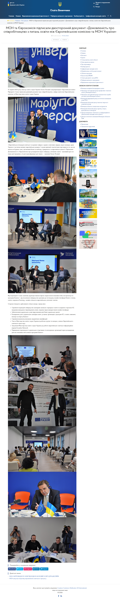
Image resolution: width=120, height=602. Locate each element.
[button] (16, 4)
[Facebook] (108, 16)
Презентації (84, 124)
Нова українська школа (87, 62)
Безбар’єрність (79, 16)
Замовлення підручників (88, 126)
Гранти (83, 57)
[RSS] (110, 16)
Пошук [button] (97, 7)
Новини (18, 16)
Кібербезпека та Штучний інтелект (91, 71)
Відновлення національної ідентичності (35, 16)
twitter (20, 569)
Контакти (83, 55)
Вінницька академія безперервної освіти (92, 88)
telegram (45, 569)
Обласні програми (86, 73)
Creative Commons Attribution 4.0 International (72, 588)
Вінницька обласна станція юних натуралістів (94, 106)
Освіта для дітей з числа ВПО (89, 78)
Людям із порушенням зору (103, 3)
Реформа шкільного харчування (61, 16)
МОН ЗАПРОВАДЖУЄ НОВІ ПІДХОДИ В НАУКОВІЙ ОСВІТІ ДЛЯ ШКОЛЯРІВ (34, 576)
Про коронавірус (86, 64)
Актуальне (56, 39)
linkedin (36, 569)
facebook (12, 569)
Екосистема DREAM (87, 75)
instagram (28, 569)
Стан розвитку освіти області (89, 60)
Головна (11, 16)
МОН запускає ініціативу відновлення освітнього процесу (27, 578)
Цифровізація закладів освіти (96, 16)
